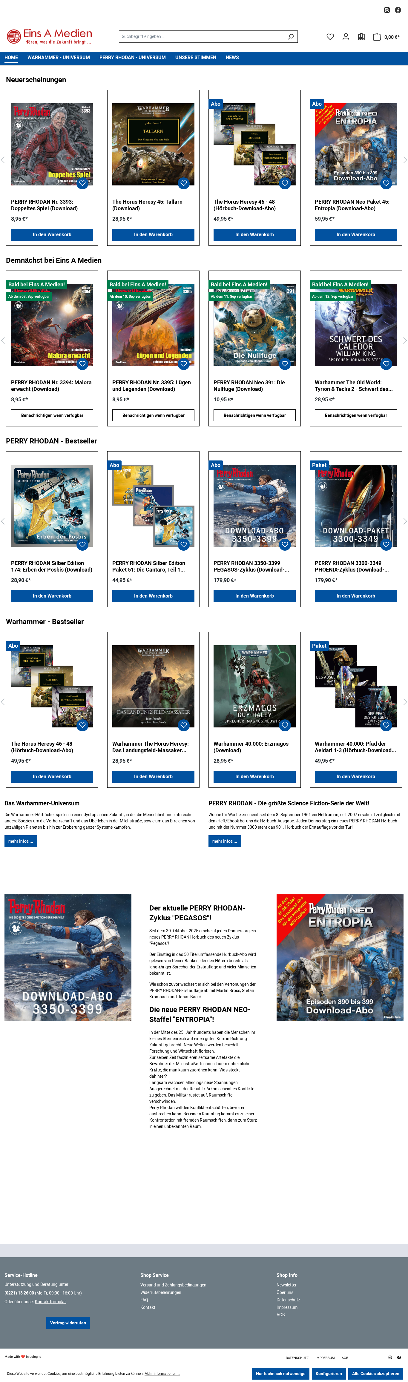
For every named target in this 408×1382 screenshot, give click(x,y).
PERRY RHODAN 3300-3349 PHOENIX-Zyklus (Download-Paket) (349, 566)
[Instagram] (386, 8)
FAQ (144, 1299)
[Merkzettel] (330, 36)
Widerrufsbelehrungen (160, 1292)
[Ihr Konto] (346, 36)
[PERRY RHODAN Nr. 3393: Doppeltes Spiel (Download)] (52, 144)
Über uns (285, 1292)
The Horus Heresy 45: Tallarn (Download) (147, 205)
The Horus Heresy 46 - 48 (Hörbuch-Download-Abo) (245, 205)
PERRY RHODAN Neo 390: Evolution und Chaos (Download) (353, 385)
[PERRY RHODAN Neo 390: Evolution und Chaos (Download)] (356, 325)
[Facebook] (398, 8)
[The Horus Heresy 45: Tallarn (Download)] (153, 144)
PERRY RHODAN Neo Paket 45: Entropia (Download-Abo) (352, 205)
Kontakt (147, 1307)
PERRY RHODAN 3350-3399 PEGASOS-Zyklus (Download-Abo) (249, 566)
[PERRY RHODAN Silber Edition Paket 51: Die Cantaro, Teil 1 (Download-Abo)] (153, 505)
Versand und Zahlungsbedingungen (173, 1285)
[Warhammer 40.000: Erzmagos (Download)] (255, 686)
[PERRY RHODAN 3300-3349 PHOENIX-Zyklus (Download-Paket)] (356, 505)
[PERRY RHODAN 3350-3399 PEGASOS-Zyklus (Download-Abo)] (255, 505)
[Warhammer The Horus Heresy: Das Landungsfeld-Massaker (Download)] (153, 686)
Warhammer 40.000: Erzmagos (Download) (251, 747)
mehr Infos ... (20, 841)
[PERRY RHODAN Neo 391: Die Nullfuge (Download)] (153, 325)
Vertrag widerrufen (68, 1322)
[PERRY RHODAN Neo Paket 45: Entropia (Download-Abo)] (356, 144)
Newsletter (287, 1285)
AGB (281, 1314)
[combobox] (201, 36)
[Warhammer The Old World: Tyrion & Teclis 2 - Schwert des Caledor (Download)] (255, 325)
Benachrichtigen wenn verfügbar (52, 415)
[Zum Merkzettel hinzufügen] (82, 183)
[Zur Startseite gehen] (49, 37)
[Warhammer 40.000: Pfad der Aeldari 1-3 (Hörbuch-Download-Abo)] (356, 686)
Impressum (287, 1307)
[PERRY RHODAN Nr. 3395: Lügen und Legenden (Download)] (52, 325)
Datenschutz (288, 1299)
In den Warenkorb (52, 234)
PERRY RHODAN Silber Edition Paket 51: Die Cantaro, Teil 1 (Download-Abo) (148, 566)
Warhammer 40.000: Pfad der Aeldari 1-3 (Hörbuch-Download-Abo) (354, 747)
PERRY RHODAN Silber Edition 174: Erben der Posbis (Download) (51, 566)
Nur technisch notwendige (281, 1373)
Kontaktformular (50, 1301)
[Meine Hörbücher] (361, 36)
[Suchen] (291, 36)
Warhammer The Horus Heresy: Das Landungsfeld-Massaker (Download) (150, 747)
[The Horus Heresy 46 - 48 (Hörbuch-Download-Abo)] (255, 144)
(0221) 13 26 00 (19, 1293)
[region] (204, 160)
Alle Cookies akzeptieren (375, 1373)
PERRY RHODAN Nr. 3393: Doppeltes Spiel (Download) (44, 205)
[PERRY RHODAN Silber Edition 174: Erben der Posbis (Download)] (52, 505)
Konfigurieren (329, 1373)
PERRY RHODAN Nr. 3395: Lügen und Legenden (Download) (50, 385)
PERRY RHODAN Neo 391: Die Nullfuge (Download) (148, 385)
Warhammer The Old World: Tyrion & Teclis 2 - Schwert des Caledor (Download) (250, 385)
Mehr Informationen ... (162, 1374)
